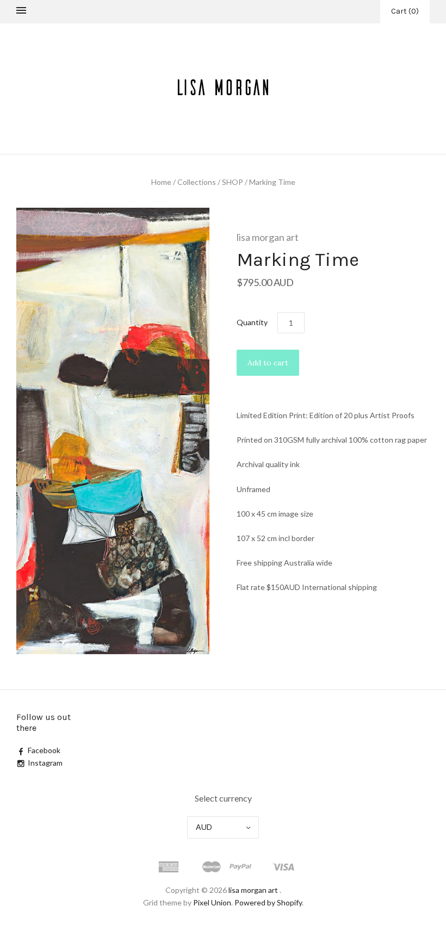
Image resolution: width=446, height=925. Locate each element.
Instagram (45, 762)
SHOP (232, 182)
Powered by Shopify (268, 902)
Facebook (44, 750)
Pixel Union (212, 902)
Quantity (252, 322)
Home (161, 182)
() (405, 11)
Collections (196, 182)
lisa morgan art (268, 237)
